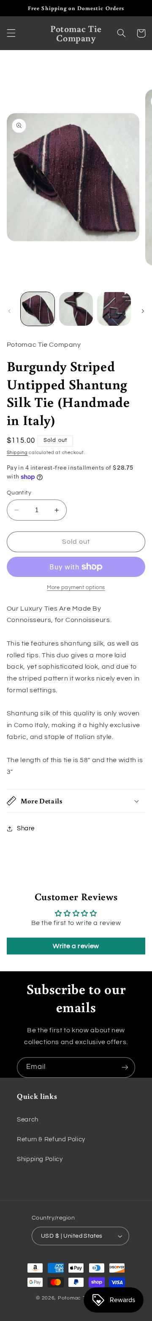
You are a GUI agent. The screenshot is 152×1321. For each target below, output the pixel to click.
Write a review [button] (76, 946)
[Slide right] (142, 311)
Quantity (19, 493)
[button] (11, 33)
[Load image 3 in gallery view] (114, 309)
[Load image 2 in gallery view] (76, 309)
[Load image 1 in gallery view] (37, 309)
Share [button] (26, 828)
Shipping (17, 452)
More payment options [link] (76, 587)
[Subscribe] (125, 1067)
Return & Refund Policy (51, 1139)
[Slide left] (9, 311)
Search (27, 1119)
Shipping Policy (39, 1159)
